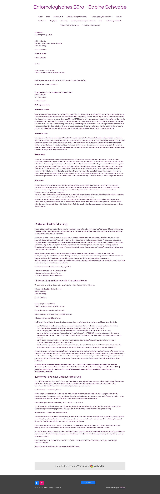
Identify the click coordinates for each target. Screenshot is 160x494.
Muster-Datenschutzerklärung (45, 446)
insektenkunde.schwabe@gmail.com (52, 72)
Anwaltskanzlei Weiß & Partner (69, 446)
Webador (122, 487)
